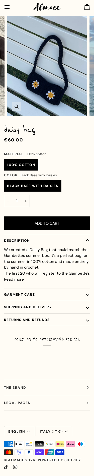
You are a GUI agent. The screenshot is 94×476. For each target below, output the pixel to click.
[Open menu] (11, 7)
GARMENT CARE (19, 294)
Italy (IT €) (51, 431)
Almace (16, 460)
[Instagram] (15, 467)
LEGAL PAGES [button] (17, 403)
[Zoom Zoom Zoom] (47, 66)
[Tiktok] (6, 467)
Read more (14, 279)
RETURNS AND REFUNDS (27, 320)
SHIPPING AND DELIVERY (28, 307)
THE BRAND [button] (15, 387)
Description (17, 240)
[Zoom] (16, 106)
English (16, 431)
